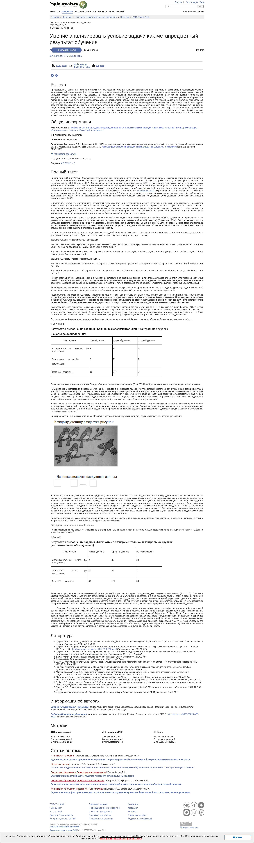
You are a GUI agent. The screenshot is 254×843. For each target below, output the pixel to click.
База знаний (116, 11)
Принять (237, 837)
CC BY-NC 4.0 (68, 163)
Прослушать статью (66, 50)
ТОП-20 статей (57, 804)
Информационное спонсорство (104, 808)
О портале (133, 804)
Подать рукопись (96, 11)
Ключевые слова (193, 11)
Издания (67, 11)
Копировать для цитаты (65, 154)
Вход (201, 2)
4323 (202, 50)
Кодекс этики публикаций (140, 819)
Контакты (132, 811)
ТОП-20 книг (56, 808)
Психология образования (63, 772)
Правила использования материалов (64, 826)
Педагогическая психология (90, 780)
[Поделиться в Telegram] (56, 75)
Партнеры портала (98, 804)
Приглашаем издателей (100, 811)
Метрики (100, 65)
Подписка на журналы (100, 815)
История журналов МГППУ (63, 819)
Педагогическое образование (91, 772)
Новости (55, 11)
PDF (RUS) (61, 65)
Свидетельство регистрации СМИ (63, 830)
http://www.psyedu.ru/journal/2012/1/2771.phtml (94, 649)
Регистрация (191, 2)
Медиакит (133, 808)
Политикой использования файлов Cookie (121, 839)
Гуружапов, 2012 (145, 191)
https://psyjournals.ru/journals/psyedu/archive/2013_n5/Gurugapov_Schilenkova (139, 147)
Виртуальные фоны (138, 815)
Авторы (79, 11)
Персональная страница (101, 819)
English (178, 2)
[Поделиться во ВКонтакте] (52, 75)
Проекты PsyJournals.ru (61, 815)
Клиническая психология (63, 756)
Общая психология (60, 764)
